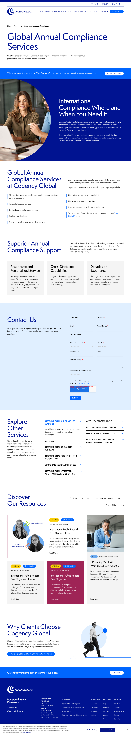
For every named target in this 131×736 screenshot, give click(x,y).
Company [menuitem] (102, 12)
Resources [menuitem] (84, 12)
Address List (11, 707)
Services (17, 26)
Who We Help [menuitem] (59, 12)
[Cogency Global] (19, 11)
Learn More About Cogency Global (31, 654)
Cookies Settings (92, 730)
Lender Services (66, 711)
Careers (116, 715)
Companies (94, 708)
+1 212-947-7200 (50, 715)
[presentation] (116, 4)
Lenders (93, 715)
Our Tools (106, 711)
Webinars (106, 708)
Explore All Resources (114, 505)
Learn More (49, 441)
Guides (105, 715)
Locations (117, 708)
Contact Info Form (14, 711)
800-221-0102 (47, 711)
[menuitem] (105, 4)
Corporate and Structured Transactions (73, 708)
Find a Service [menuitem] (45, 12)
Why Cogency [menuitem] (73, 12)
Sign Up (116, 672)
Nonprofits (94, 711)
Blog (104, 704)
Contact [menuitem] (116, 11)
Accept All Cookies (108, 730)
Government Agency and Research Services (74, 715)
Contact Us (114, 73)
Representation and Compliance (71, 704)
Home (9, 26)
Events (105, 719)
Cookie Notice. (27, 733)
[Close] (127, 729)
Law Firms (94, 704)
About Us (117, 704)
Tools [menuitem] (92, 12)
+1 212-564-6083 (53, 717)
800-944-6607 (47, 713)
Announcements (119, 711)
